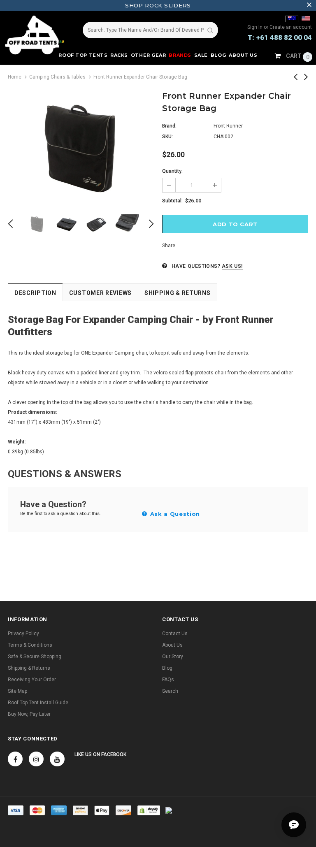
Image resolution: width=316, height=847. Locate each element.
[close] (309, 5)
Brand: (169, 126)
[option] (81, 147)
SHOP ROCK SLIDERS (158, 5)
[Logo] (35, 35)
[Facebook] (15, 759)
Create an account (291, 27)
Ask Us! (232, 266)
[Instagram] (36, 759)
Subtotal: (172, 201)
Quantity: (172, 171)
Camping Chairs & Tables (57, 77)
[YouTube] (57, 759)
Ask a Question (174, 514)
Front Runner (228, 126)
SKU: (167, 136)
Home (14, 77)
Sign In (255, 27)
